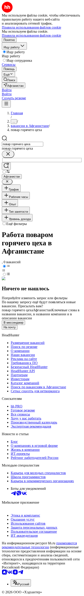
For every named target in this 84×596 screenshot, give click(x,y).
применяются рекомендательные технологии (39, 545)
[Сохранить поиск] (6, 166)
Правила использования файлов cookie (31, 35)
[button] (7, 90)
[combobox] (22, 144)
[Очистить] (8, 154)
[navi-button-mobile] (6, 104)
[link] (9, 80)
